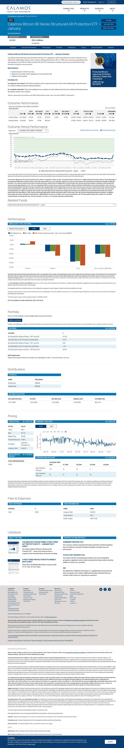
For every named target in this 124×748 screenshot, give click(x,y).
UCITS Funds (26, 601)
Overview (13, 47)
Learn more (31, 744)
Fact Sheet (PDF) (109, 24)
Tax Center (57, 603)
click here (66, 357)
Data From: (12, 130)
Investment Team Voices (46, 590)
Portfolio (59, 47)
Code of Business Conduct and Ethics (53, 640)
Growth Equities (12, 599)
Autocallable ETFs (13, 592)
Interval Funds (27, 596)
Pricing (83, 47)
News (71, 596)
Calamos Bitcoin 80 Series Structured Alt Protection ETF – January (26, 205)
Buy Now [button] (108, 20)
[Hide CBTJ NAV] (27, 233)
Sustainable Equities (13, 608)
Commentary (42, 594)
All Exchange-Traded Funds (16, 16)
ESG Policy (73, 597)
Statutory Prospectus (74, 555)
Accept (110, 742)
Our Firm (72, 590)
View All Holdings (15, 320)
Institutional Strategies (29, 599)
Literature (111, 47)
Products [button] (84, 9)
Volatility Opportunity (13, 610)
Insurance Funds (27, 597)
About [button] (112, 9)
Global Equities (12, 597)
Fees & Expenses (97, 47)
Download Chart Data (108, 130)
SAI (64, 568)
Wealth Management (89, 2)
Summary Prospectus (73, 542)
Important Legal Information (15, 640)
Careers (72, 601)
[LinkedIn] (100, 589)
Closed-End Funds (13, 594)
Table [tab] (45, 228)
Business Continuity (37, 640)
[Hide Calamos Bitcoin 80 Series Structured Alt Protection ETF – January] (59, 171)
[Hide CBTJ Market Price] (14, 233)
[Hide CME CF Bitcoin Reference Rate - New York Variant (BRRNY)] (52, 233)
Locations (73, 599)
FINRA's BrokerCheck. (51, 617)
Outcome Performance (29, 47)
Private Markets (12, 601)
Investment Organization (77, 594)
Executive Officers (75, 592)
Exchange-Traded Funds (29, 594)
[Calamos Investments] (19, 9)
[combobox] (71, 2)
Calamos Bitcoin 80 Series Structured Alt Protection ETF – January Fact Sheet (40, 544)
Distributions (72, 47)
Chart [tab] (34, 228)
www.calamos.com (47, 196)
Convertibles (11, 596)
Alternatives (11, 590)
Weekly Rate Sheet (108, 28)
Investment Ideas (43, 592)
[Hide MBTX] (83, 171)
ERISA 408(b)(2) (69, 640)
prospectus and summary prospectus (75, 620)
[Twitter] (105, 589)
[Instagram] (109, 589)
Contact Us (111, 2)
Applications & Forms (60, 601)
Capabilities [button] (68, 9)
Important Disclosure (14, 33)
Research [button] (99, 9)
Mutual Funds (27, 590)
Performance (46, 47)
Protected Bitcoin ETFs (14, 603)
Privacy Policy (27, 640)
